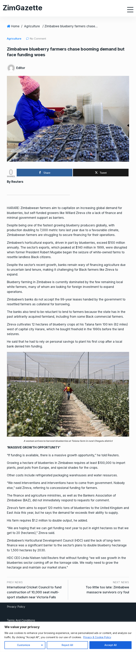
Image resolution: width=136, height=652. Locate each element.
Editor (20, 68)
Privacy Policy (16, 606)
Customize (23, 645)
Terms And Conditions (21, 620)
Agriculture (32, 26)
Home (15, 26)
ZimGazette (22, 7)
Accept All (110, 645)
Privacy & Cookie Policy (97, 637)
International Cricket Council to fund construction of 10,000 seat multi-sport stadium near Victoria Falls (34, 592)
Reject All (67, 645)
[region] (68, 637)
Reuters (17, 181)
